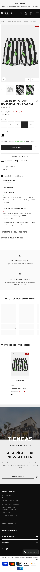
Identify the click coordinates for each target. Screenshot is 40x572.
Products (8, 21)
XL (20, 377)
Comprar (16, 148)
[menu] (37, 13)
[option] (20, 53)
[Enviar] (37, 476)
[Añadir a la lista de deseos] (36, 147)
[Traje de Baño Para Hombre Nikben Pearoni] (20, 365)
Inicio (2, 21)
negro (12, 394)
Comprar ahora (20, 156)
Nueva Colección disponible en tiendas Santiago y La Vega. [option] (20, 4)
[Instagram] (6, 548)
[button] (33, 80)
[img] (4, 107)
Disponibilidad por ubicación (13, 176)
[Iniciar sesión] (26, 13)
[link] (20, 258)
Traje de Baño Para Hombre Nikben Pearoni (20, 388)
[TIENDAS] (20, 423)
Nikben (13, 385)
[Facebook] (3, 548)
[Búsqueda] (21, 13)
